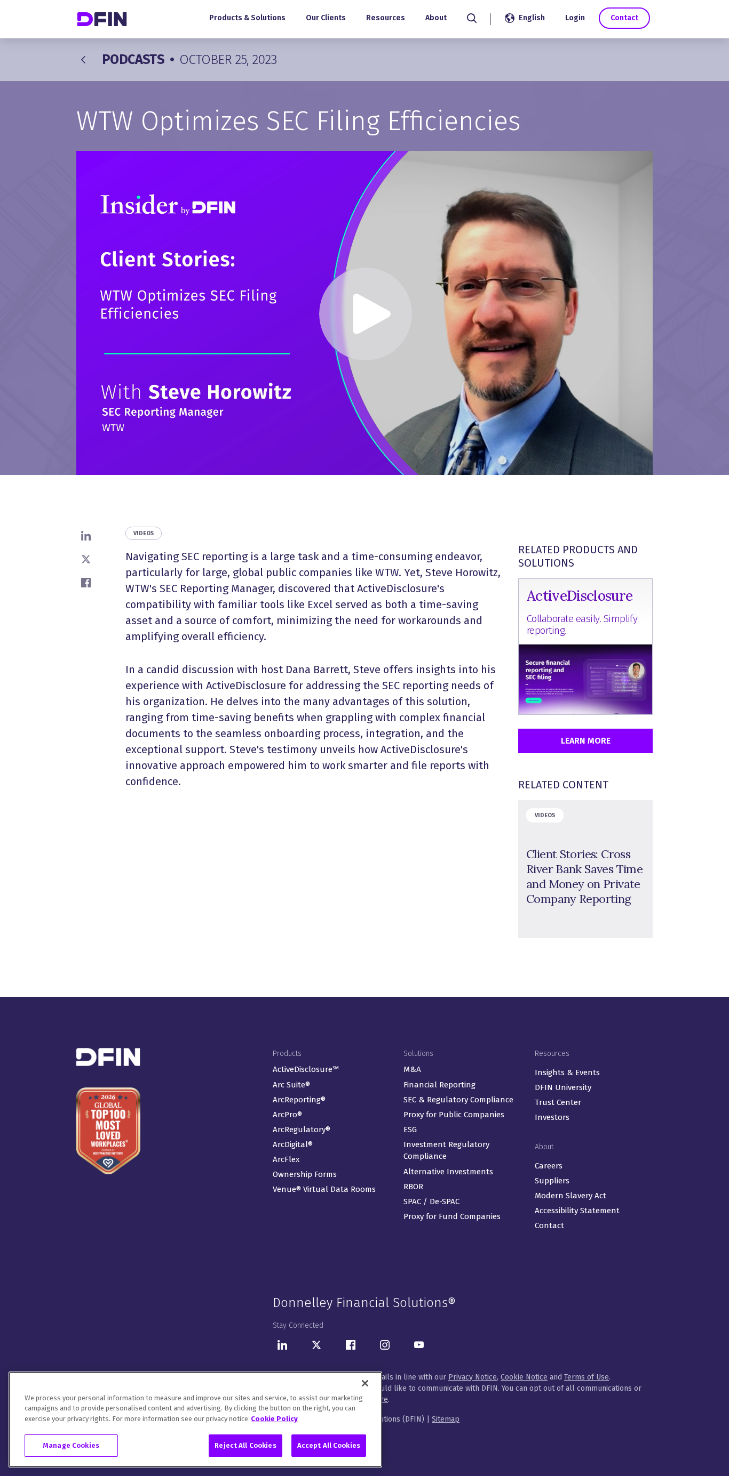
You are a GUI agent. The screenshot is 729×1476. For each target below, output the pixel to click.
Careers (548, 1166)
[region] (195, 1419)
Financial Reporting (439, 1085)
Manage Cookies (71, 1445)
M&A (412, 1069)
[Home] (103, 19)
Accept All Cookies (328, 1445)
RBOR (413, 1186)
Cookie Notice (524, 1377)
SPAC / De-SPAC (431, 1201)
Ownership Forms (305, 1174)
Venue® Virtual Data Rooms (324, 1189)
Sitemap (445, 1419)
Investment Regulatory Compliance (446, 1151)
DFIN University (563, 1087)
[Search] (472, 18)
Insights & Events (567, 1072)
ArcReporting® (299, 1099)
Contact (624, 17)
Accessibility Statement (577, 1210)
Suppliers (552, 1180)
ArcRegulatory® (301, 1129)
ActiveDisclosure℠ (306, 1069)
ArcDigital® (293, 1144)
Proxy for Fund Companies (452, 1216)
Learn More (586, 741)
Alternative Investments (448, 1171)
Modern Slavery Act (570, 1195)
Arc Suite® (291, 1085)
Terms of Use (586, 1377)
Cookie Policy (274, 1419)
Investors (552, 1117)
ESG (410, 1129)
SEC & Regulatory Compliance (458, 1099)
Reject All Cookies (245, 1445)
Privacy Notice (472, 1377)
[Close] (365, 1383)
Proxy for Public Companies (453, 1114)
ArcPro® (287, 1114)
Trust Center (558, 1102)
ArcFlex (286, 1159)
